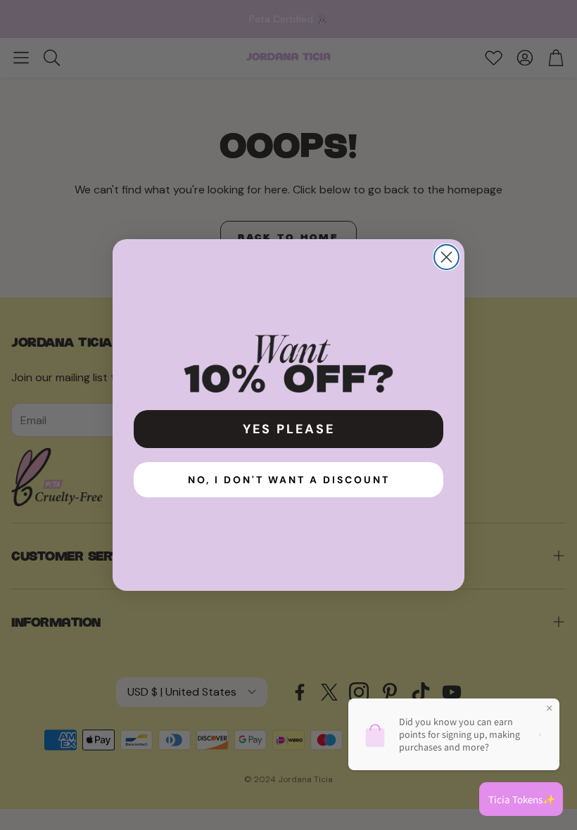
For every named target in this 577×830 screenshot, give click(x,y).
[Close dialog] (446, 257)
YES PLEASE (289, 429)
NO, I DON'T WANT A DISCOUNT (289, 479)
